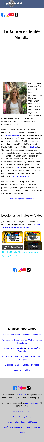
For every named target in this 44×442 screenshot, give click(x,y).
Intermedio (15, 335)
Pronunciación (20, 340)
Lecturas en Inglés (31, 365)
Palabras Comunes (10, 357)
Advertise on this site (22, 411)
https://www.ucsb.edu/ (19, 176)
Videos (22, 433)
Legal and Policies (29, 422)
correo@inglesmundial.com (22, 199)
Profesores (36, 335)
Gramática (20, 348)
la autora (22, 395)
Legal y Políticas (33, 427)
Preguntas (24, 357)
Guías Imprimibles (22, 370)
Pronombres (7, 340)
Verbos (31, 340)
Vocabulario (9, 348)
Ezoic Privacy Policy (22, 417)
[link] (5, 235)
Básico (6, 335)
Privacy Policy (13, 422)
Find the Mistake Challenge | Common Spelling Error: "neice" (13, 234)
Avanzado (25, 335)
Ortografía (22, 351)
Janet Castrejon (32, 403)
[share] (19, 234)
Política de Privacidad (13, 427)
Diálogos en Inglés (13, 365)
